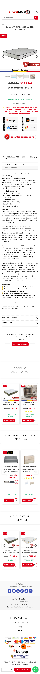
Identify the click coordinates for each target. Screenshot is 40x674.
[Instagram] (31, 591)
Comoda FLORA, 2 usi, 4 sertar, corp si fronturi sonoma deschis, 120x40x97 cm (29, 470)
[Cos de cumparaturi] (37, 12)
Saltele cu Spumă (26, 307)
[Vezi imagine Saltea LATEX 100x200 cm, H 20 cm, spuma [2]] (20, 76)
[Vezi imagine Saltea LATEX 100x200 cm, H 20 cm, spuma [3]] (26, 76)
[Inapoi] (1, 24)
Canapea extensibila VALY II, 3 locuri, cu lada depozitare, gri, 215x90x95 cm (11, 470)
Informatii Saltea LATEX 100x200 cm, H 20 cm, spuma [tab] (18, 157)
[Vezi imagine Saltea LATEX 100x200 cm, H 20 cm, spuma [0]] (7, 76)
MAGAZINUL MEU (19, 618)
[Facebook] (9, 591)
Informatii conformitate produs (11, 303)
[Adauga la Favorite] (16, 420)
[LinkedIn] (22, 591)
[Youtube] (14, 591)
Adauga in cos (23, 669)
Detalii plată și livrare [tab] (9, 317)
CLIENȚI (19, 626)
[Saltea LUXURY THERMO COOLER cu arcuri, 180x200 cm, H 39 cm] (11, 393)
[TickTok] (26, 591)
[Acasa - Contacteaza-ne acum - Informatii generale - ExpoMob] (19, 12)
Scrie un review (20, 344)
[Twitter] (18, 591)
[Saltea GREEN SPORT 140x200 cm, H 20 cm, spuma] (29, 393)
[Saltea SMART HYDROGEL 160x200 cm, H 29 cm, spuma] (29, 540)
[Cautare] (36, 18)
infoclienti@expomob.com (21, 607)
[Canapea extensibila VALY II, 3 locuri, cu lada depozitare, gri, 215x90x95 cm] (11, 459)
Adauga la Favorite (21, 94)
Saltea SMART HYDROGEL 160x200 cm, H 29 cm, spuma (29, 551)
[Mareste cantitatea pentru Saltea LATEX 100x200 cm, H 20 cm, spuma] (11, 670)
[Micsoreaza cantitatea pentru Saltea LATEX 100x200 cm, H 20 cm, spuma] (3, 670)
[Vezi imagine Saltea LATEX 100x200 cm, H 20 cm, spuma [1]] (14, 76)
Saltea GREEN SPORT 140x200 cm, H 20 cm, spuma (29, 404)
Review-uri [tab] (7, 322)
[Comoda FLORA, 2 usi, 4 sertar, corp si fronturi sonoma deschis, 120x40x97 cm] (29, 459)
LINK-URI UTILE (19, 622)
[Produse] (3, 12)
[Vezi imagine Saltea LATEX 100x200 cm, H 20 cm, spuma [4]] (32, 76)
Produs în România (12, 308)
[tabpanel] (20, 53)
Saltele (19, 307)
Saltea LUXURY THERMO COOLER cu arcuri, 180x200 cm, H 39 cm (11, 404)
